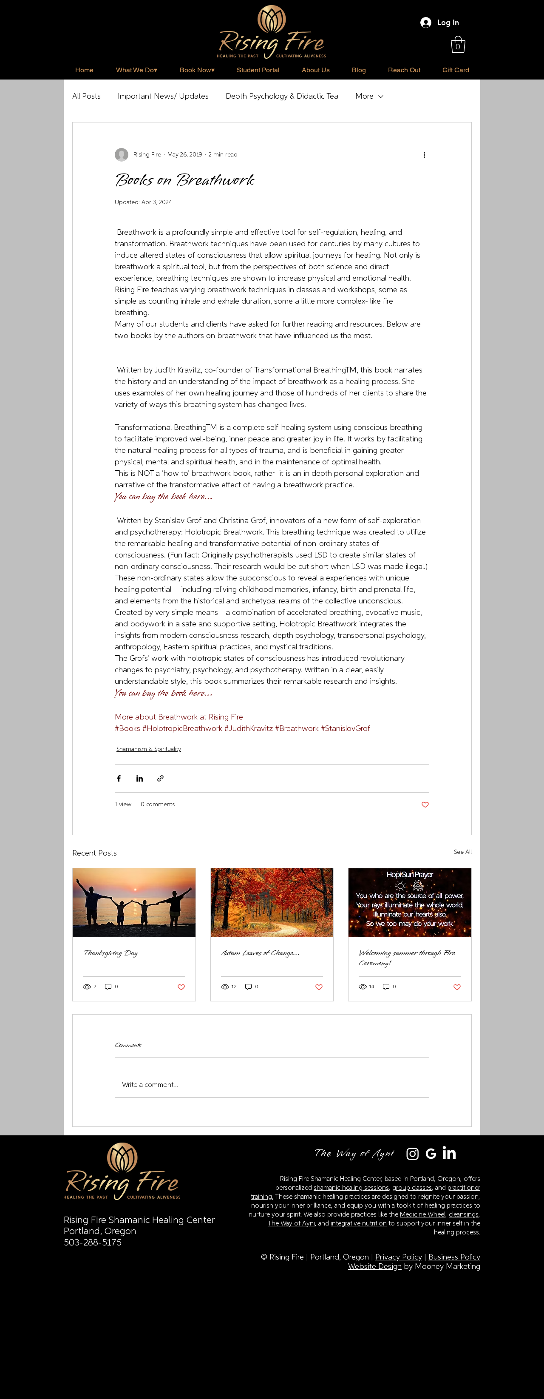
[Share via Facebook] (119, 778)
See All (463, 852)
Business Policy (454, 1257)
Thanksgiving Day (110, 953)
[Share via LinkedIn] (140, 778)
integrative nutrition (359, 1223)
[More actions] (424, 155)
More (364, 96)
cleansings (464, 1214)
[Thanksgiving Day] (134, 902)
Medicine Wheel (422, 1214)
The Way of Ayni (291, 1223)
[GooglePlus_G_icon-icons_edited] (431, 1154)
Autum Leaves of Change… (260, 953)
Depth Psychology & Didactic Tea (282, 96)
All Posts (86, 96)
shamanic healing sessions (351, 1188)
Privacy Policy (398, 1257)
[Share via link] (160, 778)
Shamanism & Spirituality (148, 749)
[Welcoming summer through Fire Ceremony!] (409, 902)
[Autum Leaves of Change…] (272, 902)
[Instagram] (413, 1154)
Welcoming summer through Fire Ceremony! (407, 958)
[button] (458, 44)
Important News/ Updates (163, 96)
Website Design (375, 1267)
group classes (412, 1188)
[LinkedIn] (449, 1154)
